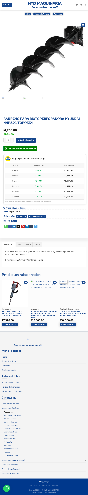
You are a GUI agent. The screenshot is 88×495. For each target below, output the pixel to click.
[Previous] (6, 58)
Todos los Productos (37, 216)
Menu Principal (35, 485)
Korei (14, 221)
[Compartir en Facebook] (10, 226)
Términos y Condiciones (12, 391)
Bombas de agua (10, 422)
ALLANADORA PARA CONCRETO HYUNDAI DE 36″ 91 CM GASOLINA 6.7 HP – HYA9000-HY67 (44, 314)
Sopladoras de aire (11, 455)
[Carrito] (81, 5)
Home (4, 357)
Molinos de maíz (10, 439)
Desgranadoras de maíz (13, 429)
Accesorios (58, 14)
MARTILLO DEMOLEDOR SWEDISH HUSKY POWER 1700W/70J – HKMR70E (12, 313)
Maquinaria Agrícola (42, 14)
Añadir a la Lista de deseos (17, 208)
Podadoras (8, 452)
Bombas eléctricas (11, 425)
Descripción (8, 244)
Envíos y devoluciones (11, 383)
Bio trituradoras (10, 419)
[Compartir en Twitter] (14, 226)
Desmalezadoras (10, 432)
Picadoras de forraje (11, 449)
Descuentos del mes (10, 404)
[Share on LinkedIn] (27, 226)
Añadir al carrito (26, 140)
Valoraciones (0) (24, 244)
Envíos (37, 244)
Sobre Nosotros (9, 361)
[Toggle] (85, 408)
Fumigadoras (9, 435)
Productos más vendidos (12, 469)
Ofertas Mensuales (10, 465)
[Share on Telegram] (35, 226)
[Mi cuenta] (85, 5)
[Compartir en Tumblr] (31, 226)
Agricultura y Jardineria (12, 415)
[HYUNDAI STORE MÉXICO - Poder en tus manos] (45, 5)
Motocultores (9, 442)
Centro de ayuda (9, 370)
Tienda (44, 485)
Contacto (6, 366)
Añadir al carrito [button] (9, 324)
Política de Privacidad (11, 387)
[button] (6, 488)
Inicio (28, 14)
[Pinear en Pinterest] (23, 226)
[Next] (81, 58)
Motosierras (8, 445)
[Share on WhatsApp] (6, 226)
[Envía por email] (18, 226)
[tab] (8, 244)
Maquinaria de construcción (14, 460)
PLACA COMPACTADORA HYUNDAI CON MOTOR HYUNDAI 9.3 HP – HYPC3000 (73, 313)
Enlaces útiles (53, 485)
